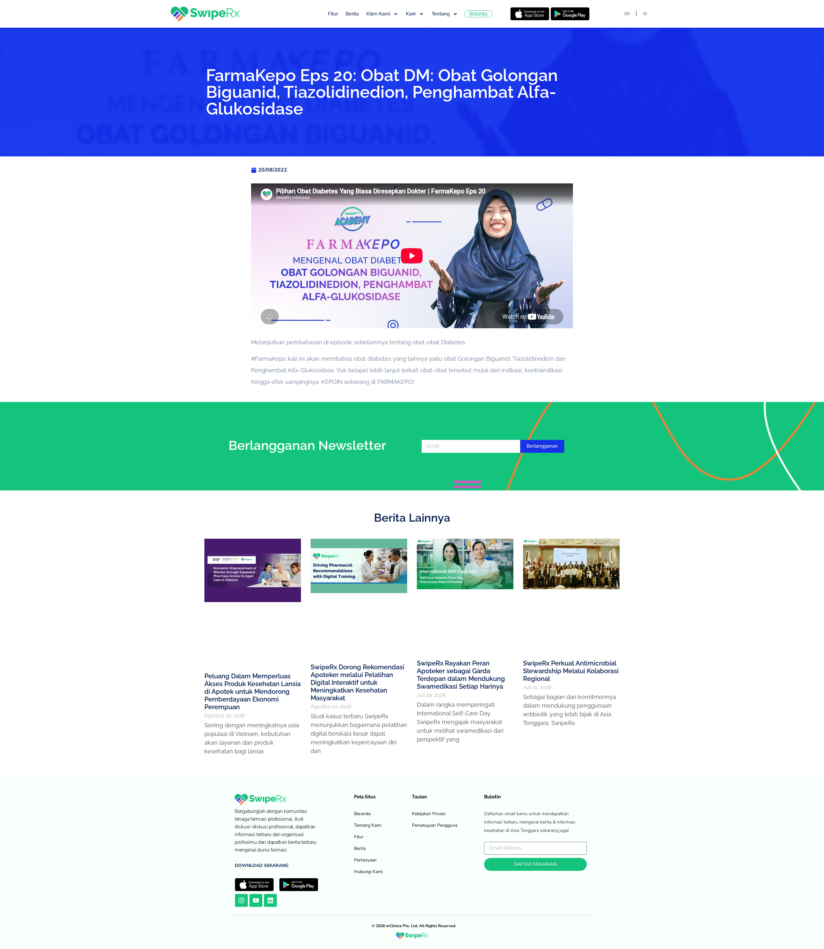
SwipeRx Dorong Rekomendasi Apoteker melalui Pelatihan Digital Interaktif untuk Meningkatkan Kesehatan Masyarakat (357, 682)
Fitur (333, 14)
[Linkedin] (270, 900)
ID (645, 14)
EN (627, 14)
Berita (352, 14)
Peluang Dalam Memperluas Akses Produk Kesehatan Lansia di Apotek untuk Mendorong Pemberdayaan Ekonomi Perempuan (252, 691)
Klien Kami (378, 14)
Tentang (441, 14)
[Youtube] (255, 900)
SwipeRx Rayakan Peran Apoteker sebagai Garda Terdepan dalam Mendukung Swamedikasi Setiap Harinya (461, 674)
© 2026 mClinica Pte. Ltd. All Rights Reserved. (414, 925)
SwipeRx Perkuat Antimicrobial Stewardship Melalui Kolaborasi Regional (571, 671)
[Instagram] (241, 900)
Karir (411, 14)
